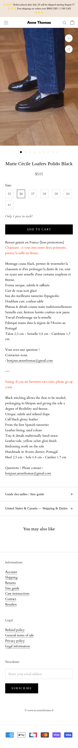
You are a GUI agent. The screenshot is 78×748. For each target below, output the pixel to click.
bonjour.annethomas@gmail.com (30, 360)
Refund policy (15, 630)
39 (56, 194)
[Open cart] (72, 22)
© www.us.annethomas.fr (39, 710)
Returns (10, 583)
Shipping (11, 577)
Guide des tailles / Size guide (24, 494)
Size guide (12, 588)
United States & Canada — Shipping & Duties (36, 508)
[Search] (65, 22)
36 (21, 194)
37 (32, 194)
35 (9, 194)
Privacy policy (15, 640)
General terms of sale (19, 635)
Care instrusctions (17, 593)
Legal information (17, 646)
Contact (10, 599)
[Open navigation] (6, 22)
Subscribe (21, 688)
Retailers (11, 604)
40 (68, 194)
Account (11, 572)
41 (9, 205)
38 (44, 194)
